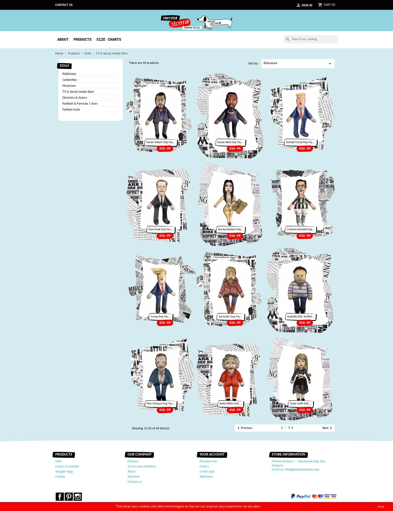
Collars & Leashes (67, 466)
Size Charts (108, 39)
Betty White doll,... (231, 403)
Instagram (78, 497)
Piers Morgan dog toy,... (161, 403)
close (380, 506)
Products (82, 39)
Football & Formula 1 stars (80, 103)
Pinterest (69, 497)
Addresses (206, 476)
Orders (204, 466)
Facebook (60, 497)
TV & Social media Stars (78, 92)
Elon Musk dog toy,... (161, 229)
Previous (244, 428)
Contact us (64, 5)
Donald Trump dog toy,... (300, 142)
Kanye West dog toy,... (231, 142)
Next (327, 428)
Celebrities (69, 80)
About (63, 39)
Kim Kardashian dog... (230, 229)
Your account (212, 455)
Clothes (60, 476)
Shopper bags (64, 471)
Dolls (64, 66)
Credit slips (207, 471)
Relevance (298, 63)
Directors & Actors (74, 97)
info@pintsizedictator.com (302, 469)
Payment (133, 476)
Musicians (69, 86)
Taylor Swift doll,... (301, 403)
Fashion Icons (71, 109)
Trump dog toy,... (161, 316)
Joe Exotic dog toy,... (231, 316)
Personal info (208, 461)
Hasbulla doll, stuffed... (300, 316)
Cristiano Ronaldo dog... (301, 229)
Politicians (69, 74)
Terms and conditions (142, 466)
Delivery (133, 461)
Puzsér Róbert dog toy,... (160, 142)
